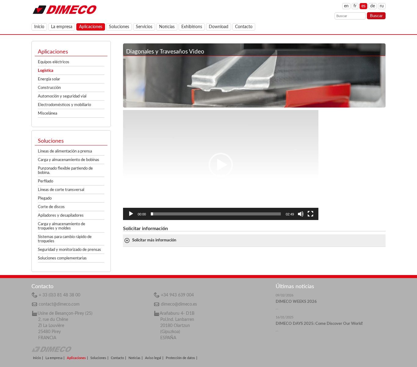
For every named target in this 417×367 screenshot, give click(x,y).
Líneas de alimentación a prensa (65, 151)
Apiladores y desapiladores (61, 216)
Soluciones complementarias (62, 258)
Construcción (49, 88)
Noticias (167, 27)
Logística (45, 71)
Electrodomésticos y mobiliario (64, 105)
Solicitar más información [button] (154, 240)
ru (382, 6)
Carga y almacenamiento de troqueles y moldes (61, 226)
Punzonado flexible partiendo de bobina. (65, 171)
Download (218, 27)
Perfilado (45, 181)
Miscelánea (47, 114)
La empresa (61, 27)
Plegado (45, 198)
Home (64, 9)
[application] (220, 165)
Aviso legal (153, 358)
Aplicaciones (90, 27)
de (372, 6)
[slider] (216, 213)
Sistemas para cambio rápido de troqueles (65, 239)
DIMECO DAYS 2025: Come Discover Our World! (319, 324)
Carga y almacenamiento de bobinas (68, 160)
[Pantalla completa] (310, 214)
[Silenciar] (301, 214)
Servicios (144, 27)
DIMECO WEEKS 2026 (296, 302)
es (363, 6)
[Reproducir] (131, 214)
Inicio (39, 27)
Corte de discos (51, 207)
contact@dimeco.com (59, 304)
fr (355, 6)
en (346, 6)
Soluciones (119, 27)
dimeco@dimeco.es (179, 304)
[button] (221, 165)
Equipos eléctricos (53, 62)
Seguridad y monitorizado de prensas (69, 250)
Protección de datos (180, 358)
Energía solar (49, 79)
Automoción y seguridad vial (62, 96)
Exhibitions (191, 27)
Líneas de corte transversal (61, 190)
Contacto (243, 27)
